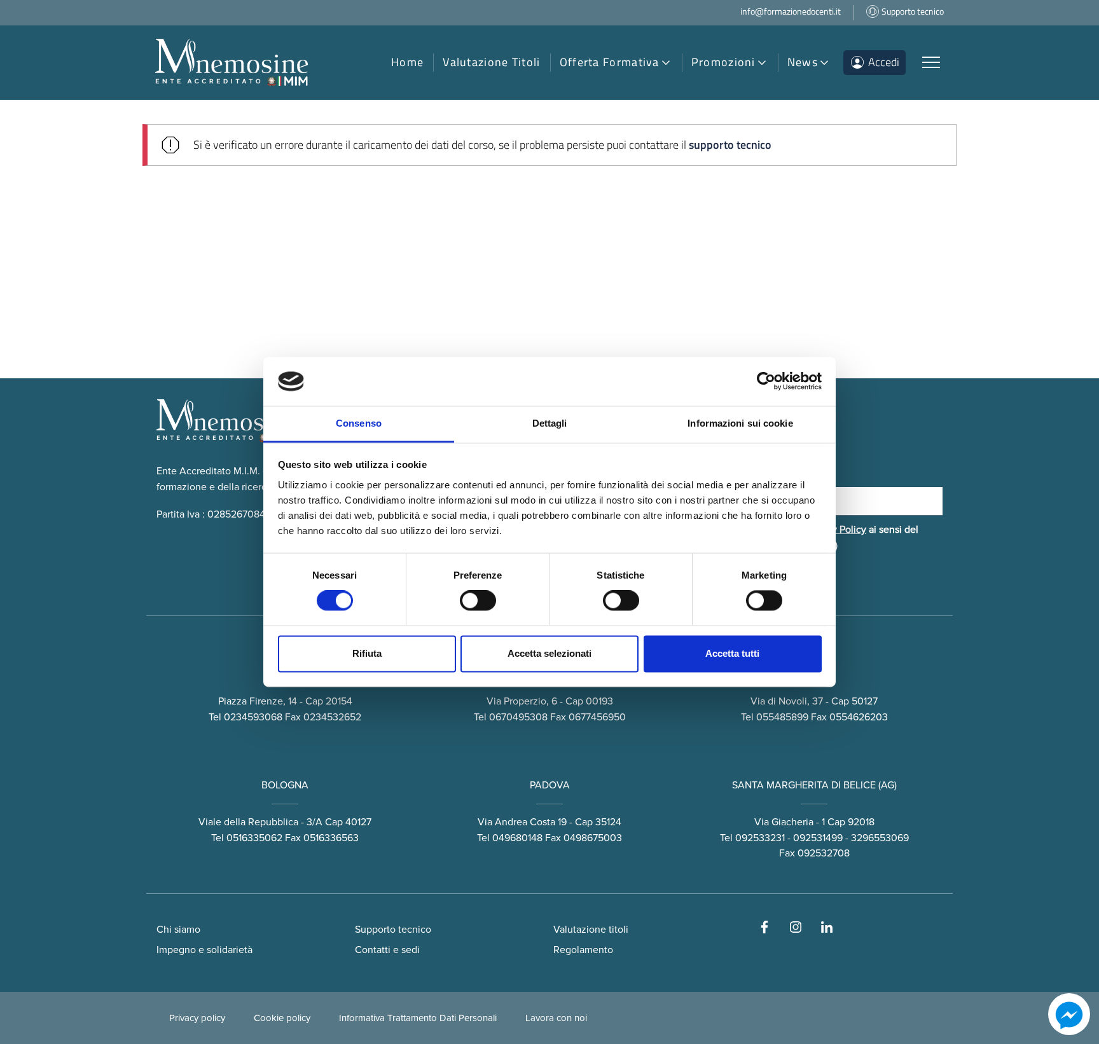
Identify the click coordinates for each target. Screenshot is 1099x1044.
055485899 (782, 717)
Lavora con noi (556, 1018)
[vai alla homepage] (231, 62)
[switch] (478, 601)
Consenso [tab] (359, 423)
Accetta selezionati (549, 653)
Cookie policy (282, 1018)
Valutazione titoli (590, 929)
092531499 (818, 838)
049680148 (517, 838)
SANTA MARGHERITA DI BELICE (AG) (814, 785)
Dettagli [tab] (549, 423)
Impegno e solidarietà (204, 950)
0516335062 (254, 838)
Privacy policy (197, 1018)
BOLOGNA (284, 785)
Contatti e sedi (387, 950)
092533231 (760, 838)
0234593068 (253, 717)
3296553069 (880, 838)
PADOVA (550, 785)
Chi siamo (178, 929)
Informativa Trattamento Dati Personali (418, 1018)
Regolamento (583, 950)
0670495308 (518, 717)
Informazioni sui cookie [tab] (740, 423)
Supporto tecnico (393, 929)
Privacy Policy (835, 529)
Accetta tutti (732, 653)
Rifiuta (367, 653)
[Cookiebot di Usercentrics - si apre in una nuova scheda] (766, 381)
